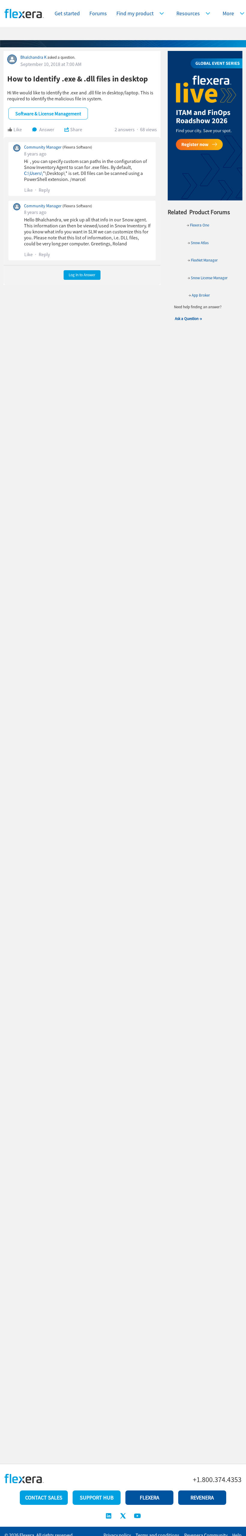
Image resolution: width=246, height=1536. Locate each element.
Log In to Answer (82, 274)
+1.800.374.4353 (217, 1479)
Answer (46, 129)
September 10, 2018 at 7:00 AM (51, 64)
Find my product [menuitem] (135, 13)
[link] (67, 13)
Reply (44, 190)
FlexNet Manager (204, 260)
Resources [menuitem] (188, 13)
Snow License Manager (209, 277)
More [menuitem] (228, 13)
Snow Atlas (199, 242)
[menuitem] (142, 13)
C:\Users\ (33, 173)
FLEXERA (149, 1497)
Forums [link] (98, 13)
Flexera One (199, 225)
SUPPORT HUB (97, 1497)
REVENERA (202, 1497)
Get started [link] (67, 13)
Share (76, 129)
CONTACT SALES (43, 1497)
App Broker (201, 295)
